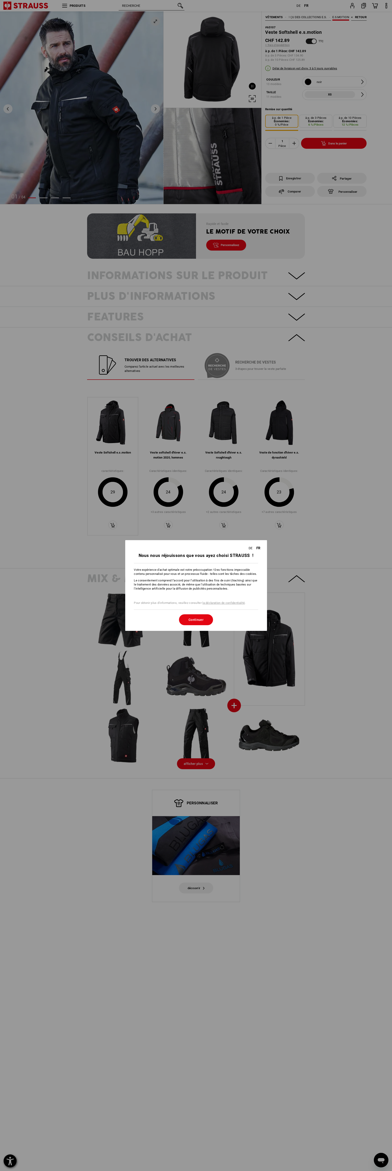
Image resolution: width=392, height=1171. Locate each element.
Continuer (196, 620)
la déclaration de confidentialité (223, 603)
